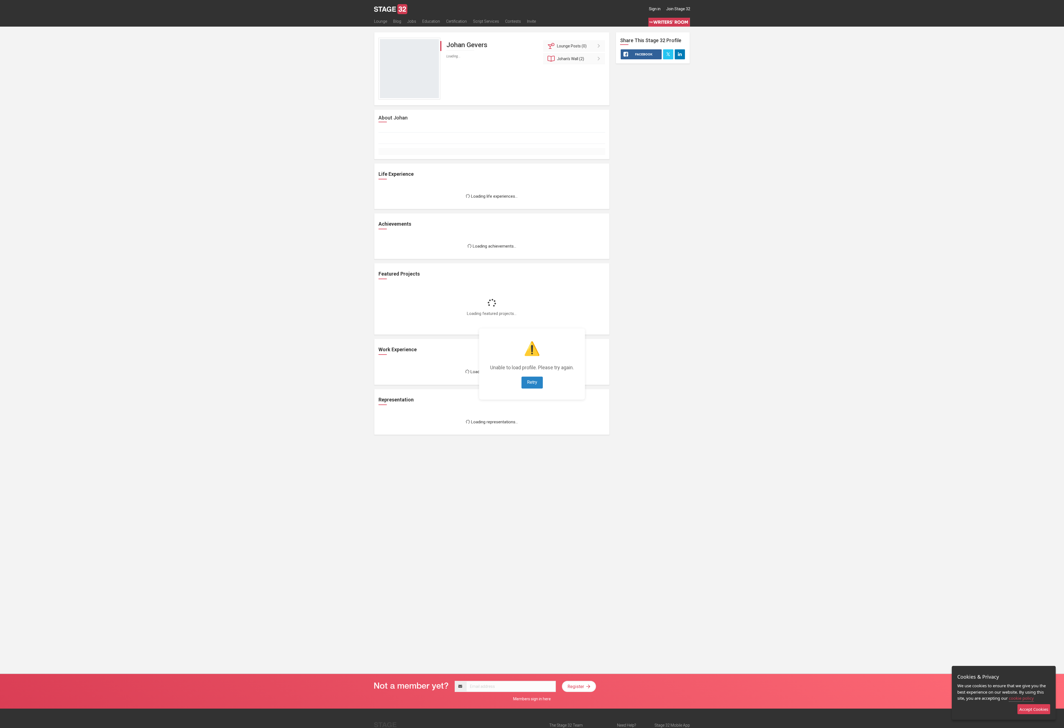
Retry (532, 382)
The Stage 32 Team (566, 725)
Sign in (655, 9)
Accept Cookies (1033, 709)
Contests (513, 21)
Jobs (411, 21)
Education (431, 21)
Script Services (486, 21)
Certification (456, 21)
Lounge (380, 21)
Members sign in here (532, 699)
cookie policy (1021, 698)
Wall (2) (570, 59)
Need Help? (626, 725)
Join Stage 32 (678, 9)
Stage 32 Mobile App (672, 725)
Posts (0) (572, 46)
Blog (397, 21)
